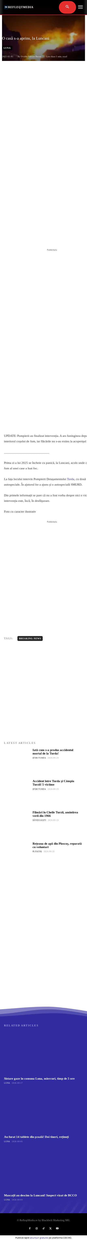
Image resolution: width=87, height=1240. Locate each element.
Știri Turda (39, 758)
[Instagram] (36, 1228)
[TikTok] (43, 1228)
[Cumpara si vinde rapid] (43, 965)
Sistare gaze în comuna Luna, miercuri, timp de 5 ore (39, 1078)
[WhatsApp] (49, 238)
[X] (30, 238)
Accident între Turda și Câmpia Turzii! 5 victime (53, 782)
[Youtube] (57, 1228)
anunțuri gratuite (39, 1237)
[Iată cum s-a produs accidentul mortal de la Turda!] (17, 761)
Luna (7, 48)
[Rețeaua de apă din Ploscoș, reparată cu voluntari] (17, 855)
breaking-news (30, 638)
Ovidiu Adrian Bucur (31, 56)
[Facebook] (21, 238)
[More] (58, 238)
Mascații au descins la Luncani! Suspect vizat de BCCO (40, 1195)
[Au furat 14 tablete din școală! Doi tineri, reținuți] (43, 1111)
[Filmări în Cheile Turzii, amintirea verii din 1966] (17, 824)
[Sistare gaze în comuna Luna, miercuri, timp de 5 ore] (43, 1052)
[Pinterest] (39, 238)
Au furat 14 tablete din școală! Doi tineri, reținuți (36, 1136)
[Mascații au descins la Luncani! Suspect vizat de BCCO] (43, 1169)
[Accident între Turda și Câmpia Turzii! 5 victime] (17, 792)
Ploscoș (37, 851)
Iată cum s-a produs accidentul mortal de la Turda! (53, 751)
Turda (70, 479)
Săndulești (39, 820)
